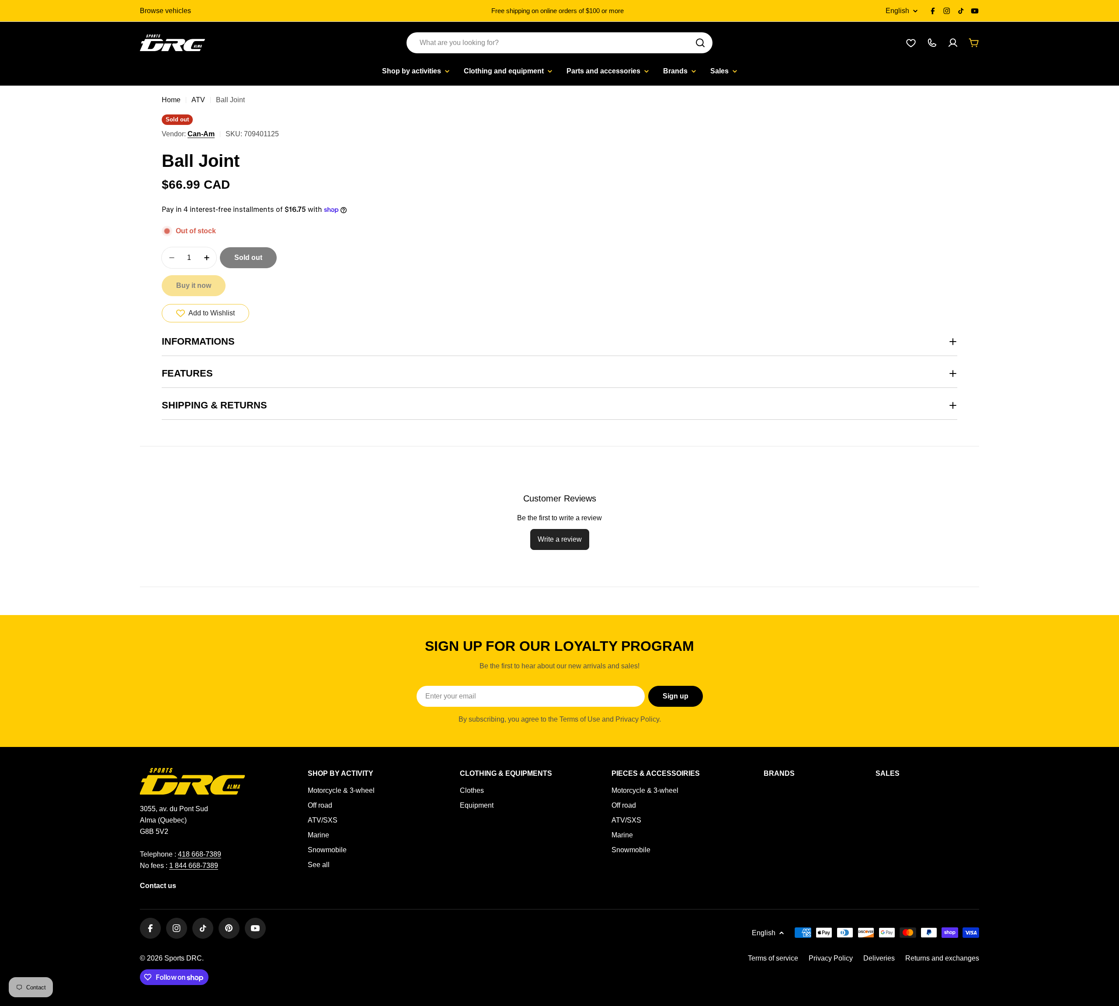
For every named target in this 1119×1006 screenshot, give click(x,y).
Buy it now (193, 285)
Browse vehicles (165, 10)
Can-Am (201, 134)
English (897, 10)
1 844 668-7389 (193, 865)
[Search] (700, 43)
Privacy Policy (831, 958)
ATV (198, 100)
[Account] (953, 43)
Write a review (560, 539)
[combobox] (559, 42)
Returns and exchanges (942, 958)
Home (171, 100)
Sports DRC (183, 958)
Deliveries (879, 958)
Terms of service (773, 958)
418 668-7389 (199, 854)
